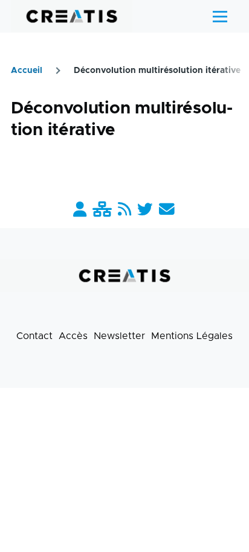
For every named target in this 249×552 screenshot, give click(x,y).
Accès (73, 336)
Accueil (26, 70)
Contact (34, 336)
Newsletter (119, 336)
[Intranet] (102, 210)
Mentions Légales (192, 336)
